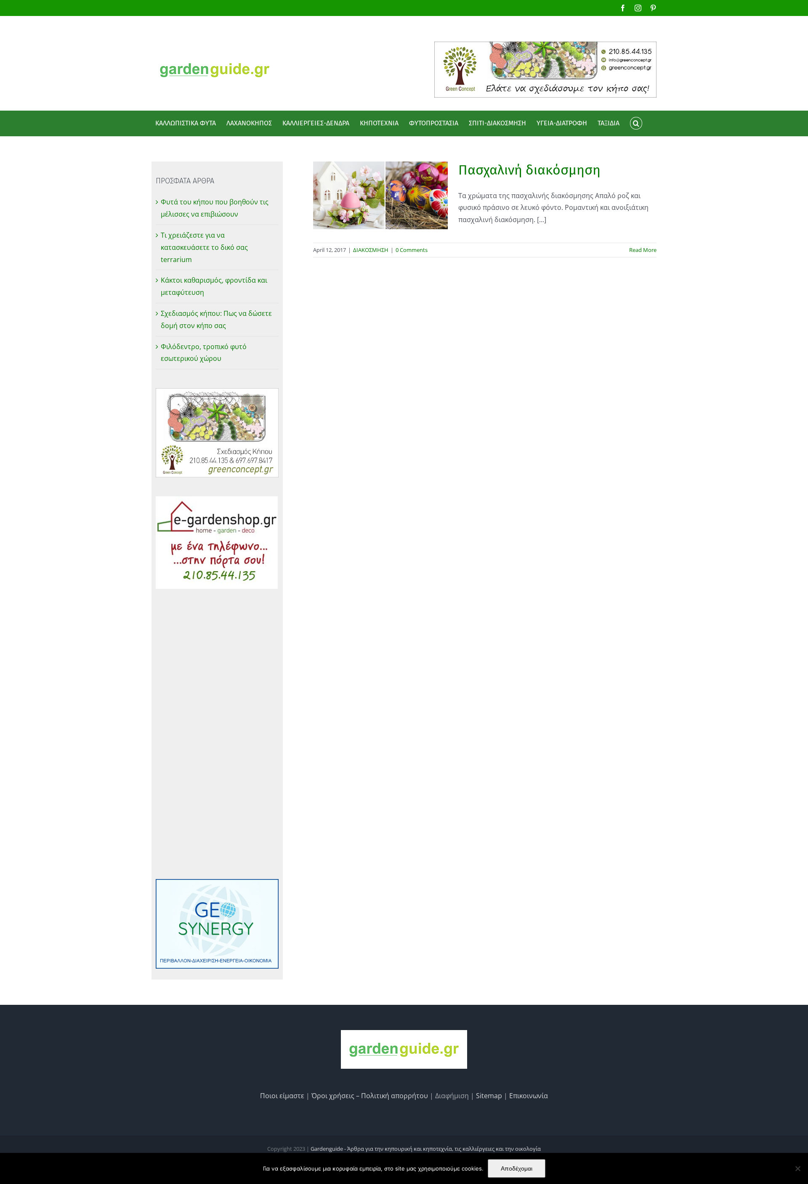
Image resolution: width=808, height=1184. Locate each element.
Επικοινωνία (528, 1095)
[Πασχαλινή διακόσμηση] (380, 195)
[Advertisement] (217, 734)
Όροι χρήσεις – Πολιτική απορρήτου (369, 1095)
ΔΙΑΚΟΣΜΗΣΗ (370, 250)
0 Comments (412, 250)
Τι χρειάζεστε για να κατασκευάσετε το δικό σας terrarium (204, 247)
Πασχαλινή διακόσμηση (529, 170)
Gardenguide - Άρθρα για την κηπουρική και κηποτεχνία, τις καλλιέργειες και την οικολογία (426, 1148)
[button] (636, 123)
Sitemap (489, 1095)
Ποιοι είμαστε (282, 1095)
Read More (642, 250)
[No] (797, 1168)
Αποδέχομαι (516, 1168)
